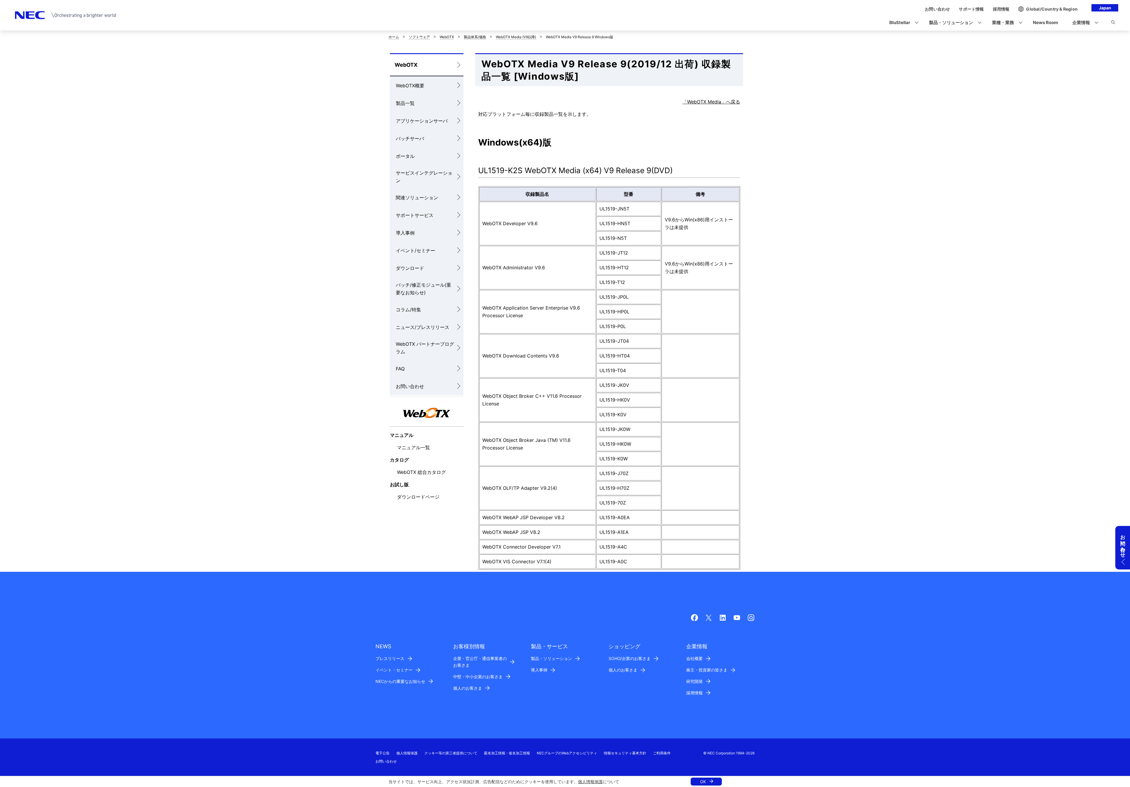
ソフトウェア (419, 37)
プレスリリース (389, 658)
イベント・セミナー (394, 669)
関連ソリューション (417, 197)
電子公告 (382, 753)
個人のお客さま (467, 688)
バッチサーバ (410, 138)
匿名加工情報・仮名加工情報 (507, 753)
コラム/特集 (408, 310)
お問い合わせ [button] (1123, 543)
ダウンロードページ (418, 497)
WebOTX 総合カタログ (421, 472)
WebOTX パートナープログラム (425, 348)
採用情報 (694, 692)
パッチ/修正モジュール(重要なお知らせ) (423, 288)
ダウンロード (410, 268)
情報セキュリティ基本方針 (625, 753)
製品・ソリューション (551, 658)
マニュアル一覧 (413, 447)
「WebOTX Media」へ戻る (711, 102)
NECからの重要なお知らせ (400, 681)
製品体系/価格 (475, 37)
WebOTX (447, 37)
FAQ (400, 369)
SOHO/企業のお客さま (630, 658)
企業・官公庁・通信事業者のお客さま (480, 662)
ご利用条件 (662, 753)
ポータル (405, 156)
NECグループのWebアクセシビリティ (567, 753)
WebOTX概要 (410, 85)
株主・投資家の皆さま (706, 669)
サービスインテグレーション (424, 176)
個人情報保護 (590, 781)
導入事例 (405, 233)
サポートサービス (414, 215)
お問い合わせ (410, 386)
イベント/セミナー (415, 250)
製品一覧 (405, 103)
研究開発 (694, 681)
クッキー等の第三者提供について (450, 753)
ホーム (393, 37)
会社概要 (694, 658)
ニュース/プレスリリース (422, 327)
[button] (902, 23)
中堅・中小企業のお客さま (478, 676)
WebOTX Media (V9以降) (516, 37)
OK (703, 781)
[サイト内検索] (1113, 23)
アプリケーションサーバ (422, 121)
